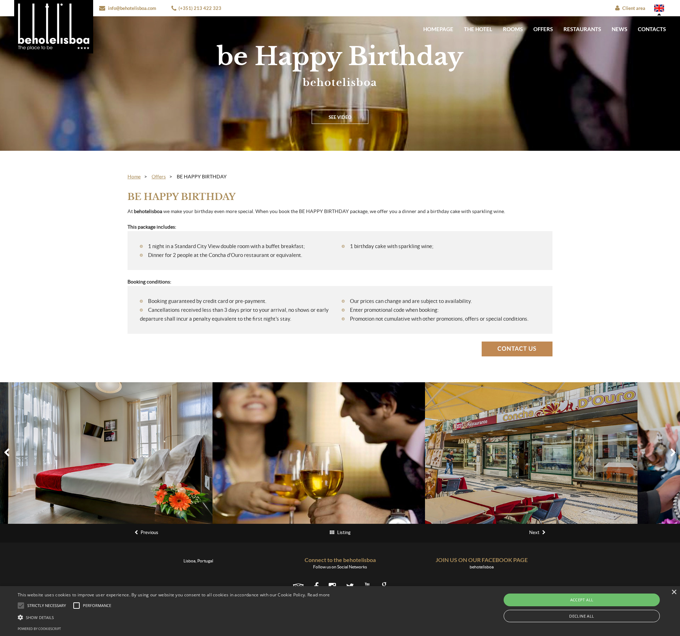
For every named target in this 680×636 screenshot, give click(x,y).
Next (534, 532)
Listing (343, 532)
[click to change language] (659, 8)
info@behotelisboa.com (132, 8)
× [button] (673, 592)
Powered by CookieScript (39, 628)
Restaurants (582, 29)
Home (134, 176)
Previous (149, 532)
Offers (543, 29)
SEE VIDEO (340, 117)
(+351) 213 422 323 (199, 8)
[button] (174, 617)
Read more (318, 595)
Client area (633, 8)
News (619, 29)
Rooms (513, 29)
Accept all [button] (582, 599)
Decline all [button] (581, 616)
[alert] (340, 611)
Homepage (438, 29)
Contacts (652, 29)
